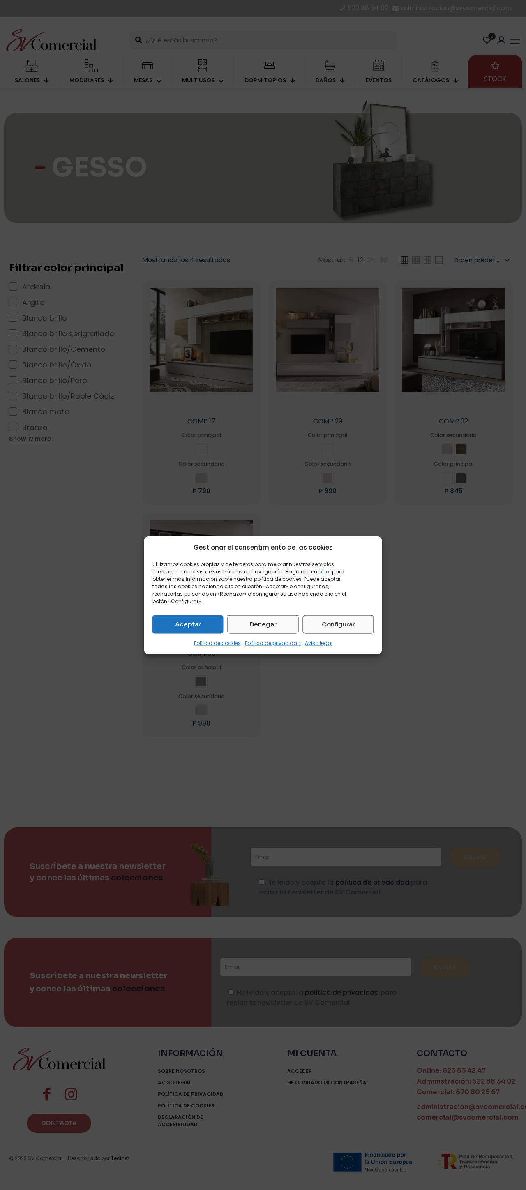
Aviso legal (318, 642)
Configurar (338, 624)
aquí (324, 571)
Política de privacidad (273, 642)
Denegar (263, 624)
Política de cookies (217, 642)
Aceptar (188, 624)
